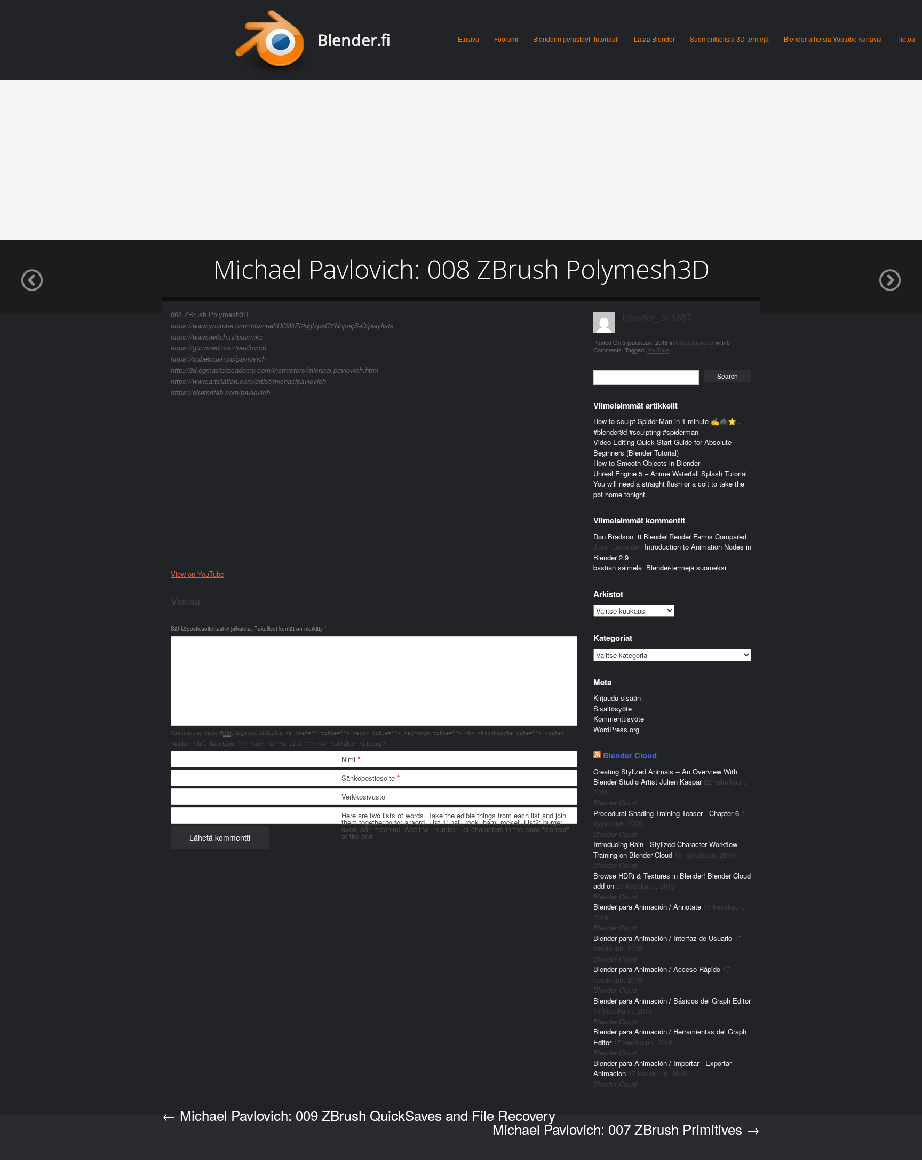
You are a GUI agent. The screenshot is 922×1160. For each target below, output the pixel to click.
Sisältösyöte (612, 708)
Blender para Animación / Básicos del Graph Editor (672, 1001)
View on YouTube (197, 574)
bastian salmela (617, 567)
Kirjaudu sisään (617, 698)
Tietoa (906, 38)
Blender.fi (354, 40)
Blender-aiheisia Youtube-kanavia (833, 38)
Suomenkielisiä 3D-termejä (729, 38)
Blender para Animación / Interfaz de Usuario (662, 938)
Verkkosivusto (363, 796)
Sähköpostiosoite (370, 777)
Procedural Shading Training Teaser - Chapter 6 (666, 813)
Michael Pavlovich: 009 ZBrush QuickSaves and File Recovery (358, 1115)
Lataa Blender (654, 38)
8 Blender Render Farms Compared (692, 536)
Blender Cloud (630, 755)
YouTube (658, 350)
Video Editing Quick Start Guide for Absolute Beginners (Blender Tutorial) (662, 447)
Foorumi (506, 38)
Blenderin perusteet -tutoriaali (576, 38)
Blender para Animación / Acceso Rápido (656, 969)
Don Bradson (613, 536)
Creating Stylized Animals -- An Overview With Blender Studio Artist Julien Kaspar (665, 776)
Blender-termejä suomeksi (686, 567)
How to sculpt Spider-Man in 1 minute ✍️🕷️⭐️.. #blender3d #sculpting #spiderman (667, 426)
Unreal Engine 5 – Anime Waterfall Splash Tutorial (670, 473)
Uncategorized (694, 342)
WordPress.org (616, 729)
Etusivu (468, 38)
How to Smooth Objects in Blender (646, 463)
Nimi (350, 759)
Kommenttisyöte (618, 719)
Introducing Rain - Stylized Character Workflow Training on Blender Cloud (665, 849)
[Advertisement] (461, 160)
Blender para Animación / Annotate (647, 907)
